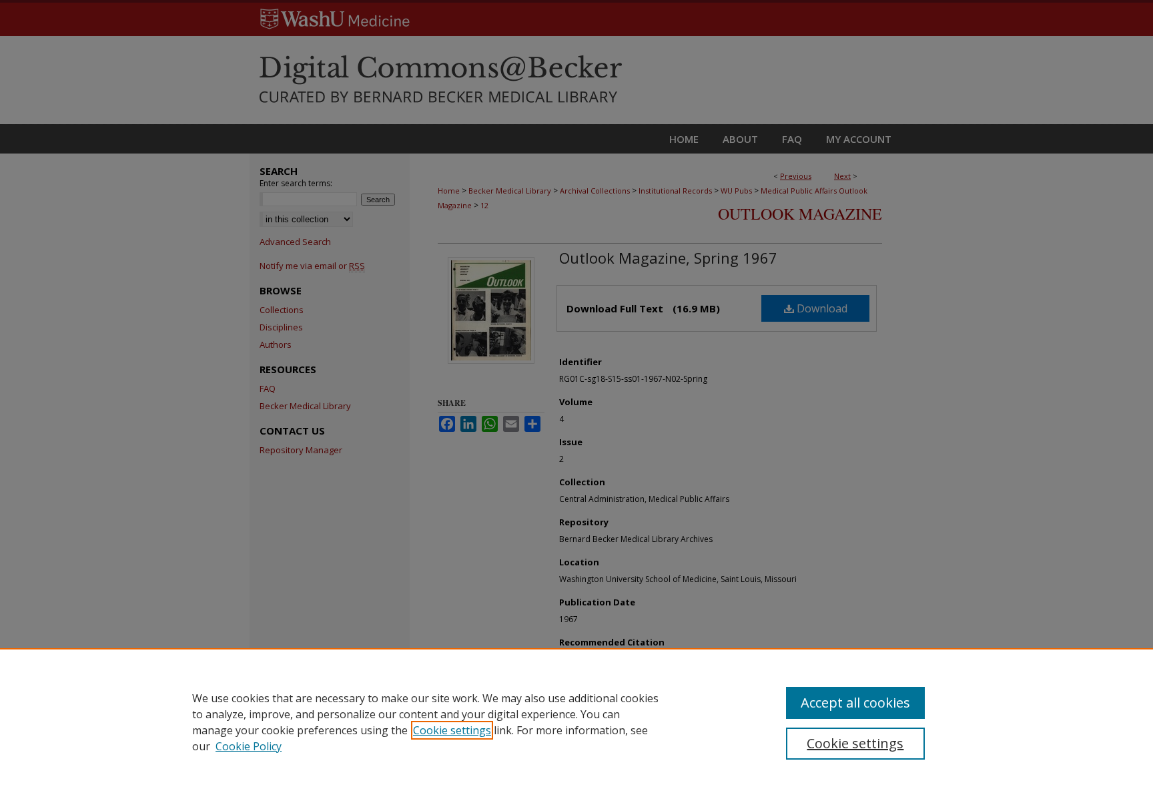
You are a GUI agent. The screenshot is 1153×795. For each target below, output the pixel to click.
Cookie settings (452, 730)
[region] (576, 721)
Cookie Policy (249, 746)
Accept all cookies (855, 703)
